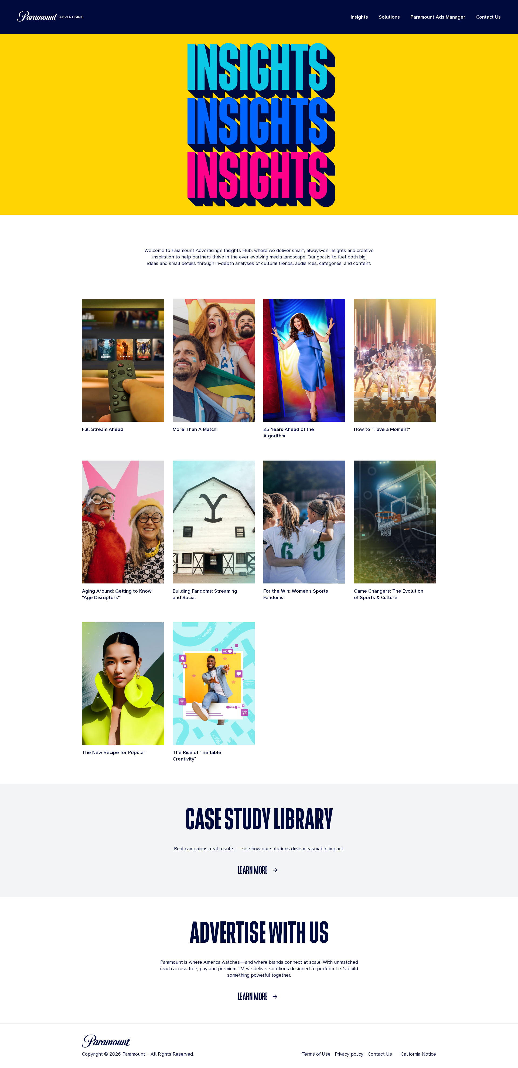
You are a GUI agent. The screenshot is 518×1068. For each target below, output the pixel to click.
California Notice (418, 1054)
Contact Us (488, 17)
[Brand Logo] (138, 1041)
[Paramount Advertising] (50, 16)
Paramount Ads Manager (438, 17)
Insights (359, 17)
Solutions (389, 17)
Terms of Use (316, 1054)
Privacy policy (349, 1054)
